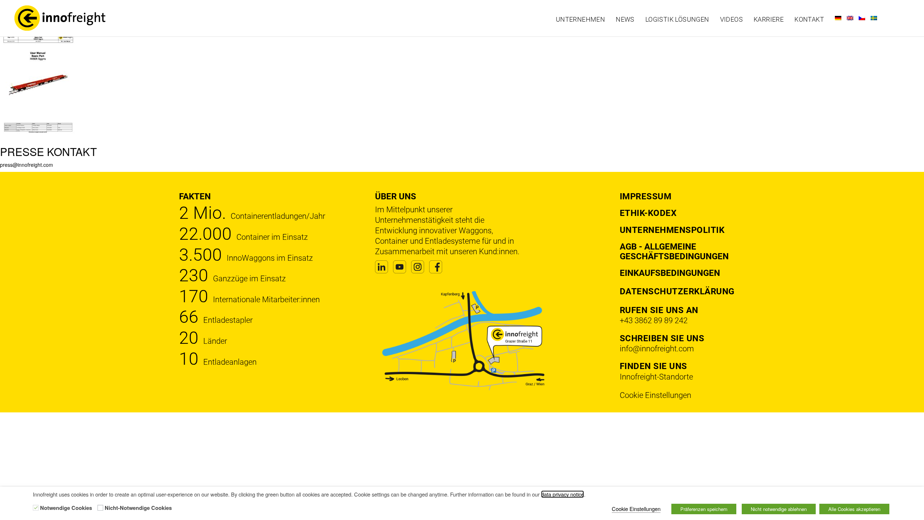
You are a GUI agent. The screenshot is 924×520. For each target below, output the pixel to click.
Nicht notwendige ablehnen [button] (779, 509)
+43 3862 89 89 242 (654, 320)
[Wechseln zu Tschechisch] (862, 18)
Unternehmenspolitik (672, 230)
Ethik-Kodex (648, 213)
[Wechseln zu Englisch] (850, 18)
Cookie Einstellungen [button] (655, 395)
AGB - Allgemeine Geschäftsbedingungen (674, 251)
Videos (731, 19)
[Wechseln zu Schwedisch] (874, 18)
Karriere (769, 19)
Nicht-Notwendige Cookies (138, 508)
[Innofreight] (119, 18)
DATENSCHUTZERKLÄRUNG (677, 291)
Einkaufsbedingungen (670, 273)
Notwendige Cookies (66, 508)
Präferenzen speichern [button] (703, 509)
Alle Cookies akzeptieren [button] (854, 509)
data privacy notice (562, 494)
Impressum (646, 196)
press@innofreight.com (26, 164)
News (625, 19)
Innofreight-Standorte (656, 376)
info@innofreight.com (657, 348)
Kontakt (809, 19)
